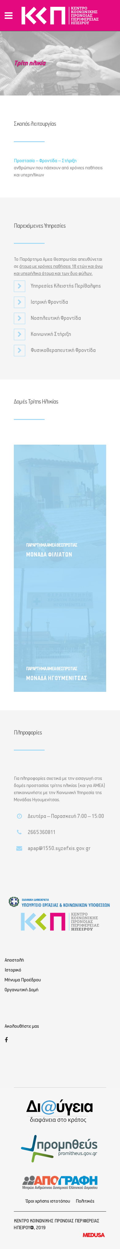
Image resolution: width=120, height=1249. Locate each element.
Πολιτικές (85, 1201)
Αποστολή (14, 960)
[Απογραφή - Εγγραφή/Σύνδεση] (60, 1182)
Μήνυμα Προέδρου (23, 980)
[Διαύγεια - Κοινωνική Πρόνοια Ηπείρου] (60, 1110)
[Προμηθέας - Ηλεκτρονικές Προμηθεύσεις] (60, 1148)
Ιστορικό (13, 970)
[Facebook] (6, 1041)
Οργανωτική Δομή (21, 990)
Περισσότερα (46, 552)
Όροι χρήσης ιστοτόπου (48, 1201)
